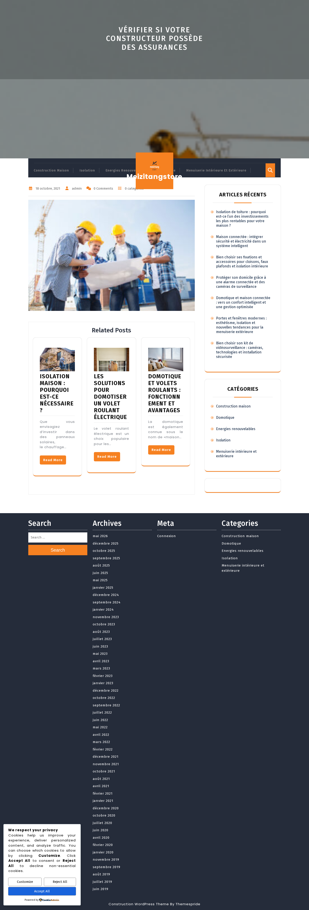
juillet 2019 (102, 882)
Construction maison (51, 170)
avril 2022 (101, 735)
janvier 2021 (103, 801)
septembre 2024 (107, 602)
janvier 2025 (103, 588)
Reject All (60, 882)
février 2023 (103, 676)
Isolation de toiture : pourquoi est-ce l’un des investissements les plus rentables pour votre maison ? (242, 219)
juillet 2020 (102, 823)
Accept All (42, 891)
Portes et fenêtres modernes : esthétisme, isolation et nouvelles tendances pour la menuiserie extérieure (241, 325)
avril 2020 (101, 838)
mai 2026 (100, 536)
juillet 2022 (102, 712)
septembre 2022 (106, 705)
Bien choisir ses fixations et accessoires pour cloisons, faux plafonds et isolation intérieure (242, 261)
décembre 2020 (106, 808)
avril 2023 (101, 661)
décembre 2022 (106, 690)
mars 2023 (101, 668)
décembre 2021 (106, 757)
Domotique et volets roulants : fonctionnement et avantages (165, 393)
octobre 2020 (104, 815)
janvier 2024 (103, 609)
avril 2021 (101, 786)
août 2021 (101, 779)
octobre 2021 (104, 771)
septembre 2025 (106, 558)
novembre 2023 (106, 617)
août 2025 (101, 565)
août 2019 (101, 874)
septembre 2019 (106, 867)
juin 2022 (100, 720)
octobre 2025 (104, 551)
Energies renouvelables (126, 170)
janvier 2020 (103, 852)
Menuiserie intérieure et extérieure (216, 170)
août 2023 (101, 632)
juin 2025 (100, 573)
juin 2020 (100, 830)
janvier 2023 (103, 683)
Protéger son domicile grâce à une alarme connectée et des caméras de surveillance (241, 282)
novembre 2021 (106, 764)
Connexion (166, 536)
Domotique (225, 417)
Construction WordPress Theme (139, 904)
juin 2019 (100, 889)
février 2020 (103, 845)
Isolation (87, 170)
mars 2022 (101, 742)
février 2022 (103, 749)
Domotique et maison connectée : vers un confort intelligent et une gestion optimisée (243, 302)
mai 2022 (100, 727)
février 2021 (103, 793)
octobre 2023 (104, 624)
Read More (53, 460)
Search (58, 550)
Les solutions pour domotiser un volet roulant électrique (110, 397)
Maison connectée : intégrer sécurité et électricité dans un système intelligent (241, 241)
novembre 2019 (106, 860)
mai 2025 (100, 580)
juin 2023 (100, 646)
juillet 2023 (102, 639)
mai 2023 (100, 654)
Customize (25, 882)
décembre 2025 (106, 543)
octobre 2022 (104, 698)
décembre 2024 (106, 595)
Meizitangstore (154, 176)
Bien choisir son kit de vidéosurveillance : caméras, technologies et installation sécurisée (239, 350)
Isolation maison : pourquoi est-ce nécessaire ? (57, 393)
